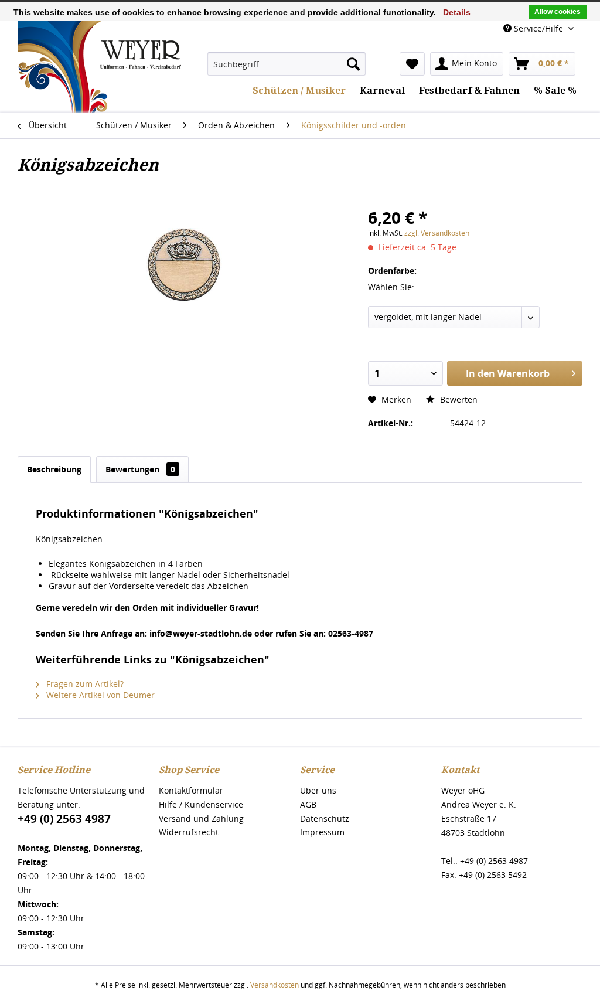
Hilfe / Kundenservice (201, 804)
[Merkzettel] (412, 64)
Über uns (318, 790)
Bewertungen (140, 469)
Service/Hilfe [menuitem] (538, 28)
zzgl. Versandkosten (436, 233)
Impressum (322, 832)
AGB (308, 804)
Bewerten (458, 399)
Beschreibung (54, 469)
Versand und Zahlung (201, 818)
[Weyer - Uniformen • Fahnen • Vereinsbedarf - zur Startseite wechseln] (99, 108)
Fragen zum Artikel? (84, 683)
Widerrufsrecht (189, 832)
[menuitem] (286, 64)
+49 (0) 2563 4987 (64, 818)
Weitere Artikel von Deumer (99, 694)
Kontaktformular (191, 790)
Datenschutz (324, 818)
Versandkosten (274, 985)
